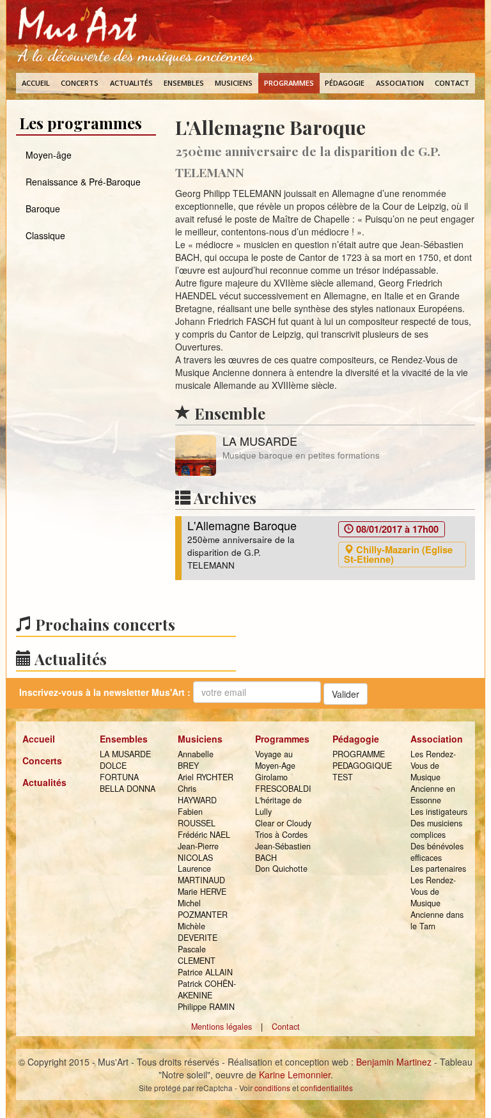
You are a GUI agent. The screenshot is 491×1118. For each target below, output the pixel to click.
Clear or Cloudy (283, 823)
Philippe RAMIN (206, 1006)
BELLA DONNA (127, 788)
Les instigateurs (438, 811)
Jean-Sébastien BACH (283, 851)
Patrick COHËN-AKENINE (207, 989)
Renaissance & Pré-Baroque (83, 181)
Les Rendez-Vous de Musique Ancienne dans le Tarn (437, 903)
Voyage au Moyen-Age (275, 759)
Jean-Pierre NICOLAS (198, 851)
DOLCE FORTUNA (119, 771)
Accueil (36, 83)
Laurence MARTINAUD (201, 874)
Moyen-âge (49, 154)
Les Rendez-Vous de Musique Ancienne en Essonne (433, 777)
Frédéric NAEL (204, 834)
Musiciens (234, 83)
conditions (272, 1087)
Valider (345, 694)
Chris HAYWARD (197, 794)
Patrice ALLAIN (205, 972)
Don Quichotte (281, 868)
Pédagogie (344, 83)
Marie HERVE (202, 891)
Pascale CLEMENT (196, 954)
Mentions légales (221, 1026)
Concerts (79, 83)
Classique (45, 235)
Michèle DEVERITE (197, 931)
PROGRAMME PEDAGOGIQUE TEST (361, 765)
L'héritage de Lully (278, 805)
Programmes (289, 83)
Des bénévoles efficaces (437, 851)
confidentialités (326, 1087)
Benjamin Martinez (394, 1061)
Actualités (131, 83)
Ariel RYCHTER (205, 777)
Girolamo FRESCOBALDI (283, 782)
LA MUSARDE (125, 754)
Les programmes (80, 123)
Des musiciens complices (436, 828)
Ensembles (184, 83)
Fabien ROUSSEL (196, 817)
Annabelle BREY (196, 759)
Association (400, 83)
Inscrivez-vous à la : (105, 692)
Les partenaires (438, 868)
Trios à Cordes (281, 834)
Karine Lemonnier (295, 1074)
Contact (452, 83)
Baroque (43, 208)
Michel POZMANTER (203, 908)
